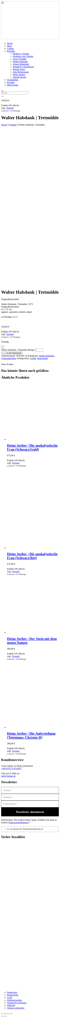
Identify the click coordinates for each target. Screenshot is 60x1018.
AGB (9, 997)
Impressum (12, 992)
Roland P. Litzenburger (23, 67)
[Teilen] (8, 1013)
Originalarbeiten (8, 358)
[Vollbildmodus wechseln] (5, 1013)
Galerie (10, 48)
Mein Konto (12, 85)
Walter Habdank (20, 61)
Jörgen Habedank (21, 64)
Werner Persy (19, 69)
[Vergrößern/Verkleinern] (2, 1013)
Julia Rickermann (21, 72)
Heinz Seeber (19, 74)
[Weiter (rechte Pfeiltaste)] (5, 1016)
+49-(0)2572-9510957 (11, 768)
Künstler (11, 51)
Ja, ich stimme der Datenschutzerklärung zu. (25, 829)
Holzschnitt (42, 358)
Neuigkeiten (12, 80)
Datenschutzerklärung (18, 822)
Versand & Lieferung (16, 1003)
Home (10, 43)
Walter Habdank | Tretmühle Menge (17, 350)
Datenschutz (12, 995)
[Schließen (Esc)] (11, 1013)
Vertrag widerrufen (15, 1008)
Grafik (33, 358)
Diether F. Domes (21, 54)
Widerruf (11, 1005)
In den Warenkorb (13, 353)
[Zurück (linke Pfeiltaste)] (2, 1016)
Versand (10, 108)
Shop (9, 46)
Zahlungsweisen (14, 1000)
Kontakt (10, 82)
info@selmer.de (8, 776)
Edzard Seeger (19, 77)
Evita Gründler (20, 59)
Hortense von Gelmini (23, 56)
